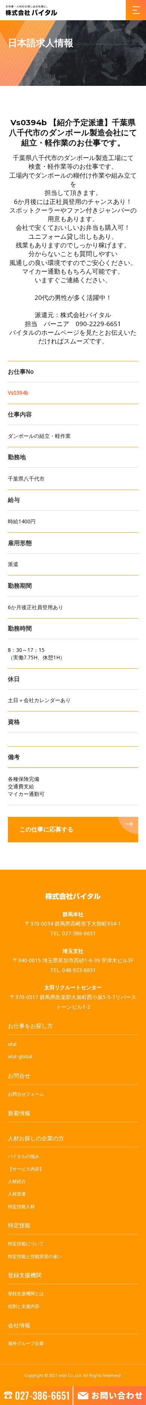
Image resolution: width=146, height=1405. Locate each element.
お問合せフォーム (26, 1094)
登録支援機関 (25, 1275)
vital (12, 1044)
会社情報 (19, 1325)
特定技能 (19, 1225)
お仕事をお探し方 (30, 1025)
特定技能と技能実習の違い (35, 1256)
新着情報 (19, 1113)
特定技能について (26, 1243)
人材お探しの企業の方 (36, 1138)
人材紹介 (17, 1181)
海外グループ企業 (26, 1343)
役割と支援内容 (23, 1306)
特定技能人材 (21, 1206)
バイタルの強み (23, 1156)
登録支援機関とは (26, 1293)
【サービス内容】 (26, 1169)
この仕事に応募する (46, 829)
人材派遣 (17, 1194)
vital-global (20, 1056)
